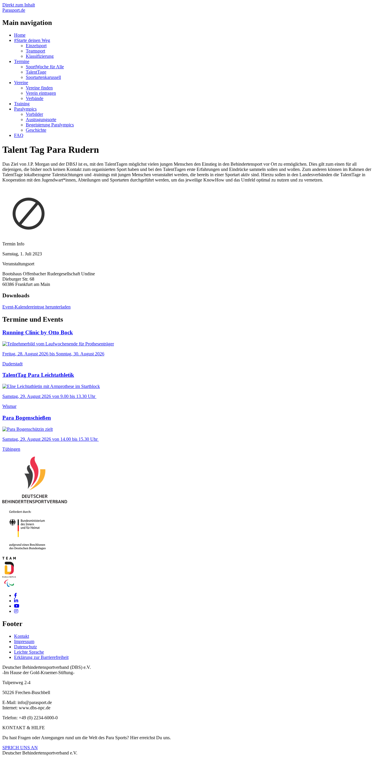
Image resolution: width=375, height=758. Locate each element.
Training (22, 103)
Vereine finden (39, 87)
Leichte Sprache (29, 652)
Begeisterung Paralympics (50, 124)
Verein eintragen (41, 93)
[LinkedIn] (16, 600)
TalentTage (36, 71)
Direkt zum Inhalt (18, 4)
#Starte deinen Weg (32, 40)
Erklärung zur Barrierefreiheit (41, 657)
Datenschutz (25, 646)
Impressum (24, 641)
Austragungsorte (41, 119)
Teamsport (35, 50)
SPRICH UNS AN (20, 747)
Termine (21, 61)
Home (19, 35)
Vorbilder (34, 114)
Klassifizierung (40, 56)
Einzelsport (36, 45)
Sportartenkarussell (43, 77)
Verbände (34, 98)
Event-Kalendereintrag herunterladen (36, 306)
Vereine (21, 82)
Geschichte (36, 130)
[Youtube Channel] (16, 605)
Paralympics (25, 108)
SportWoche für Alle (45, 66)
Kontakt (21, 636)
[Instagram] (16, 611)
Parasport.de (13, 10)
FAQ (18, 135)
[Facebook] (15, 595)
